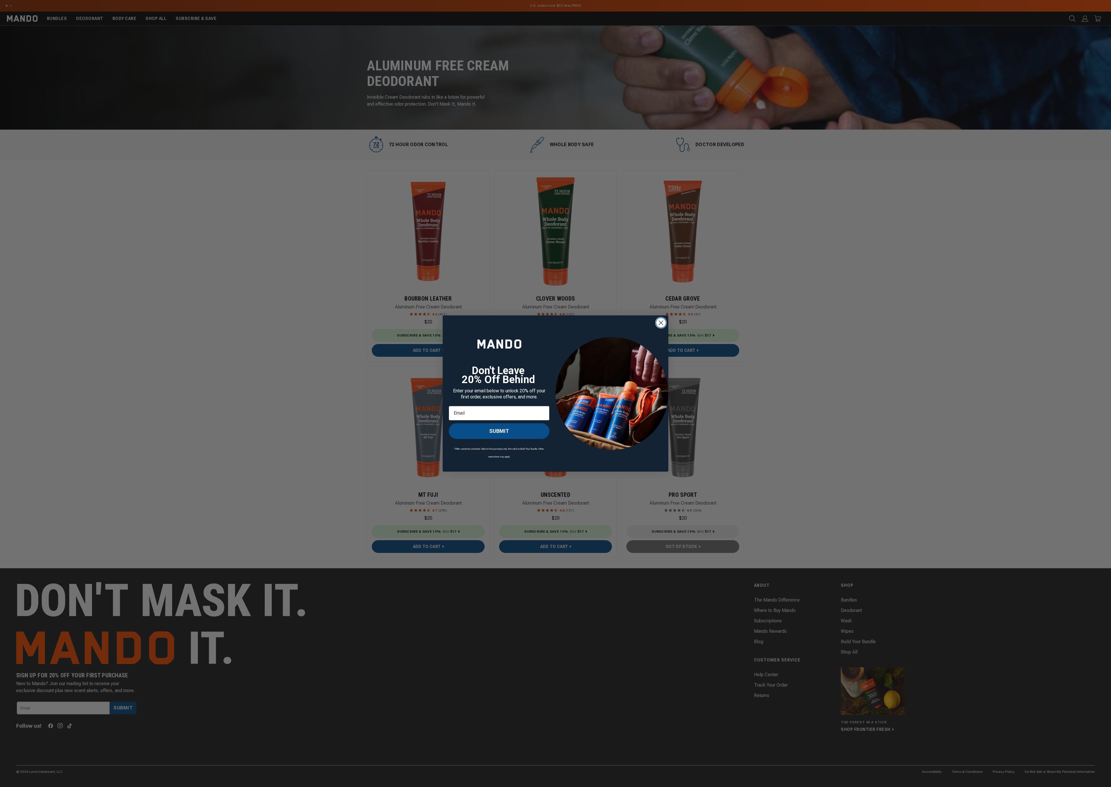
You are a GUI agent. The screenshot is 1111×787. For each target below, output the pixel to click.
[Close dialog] (661, 323)
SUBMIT (499, 433)
